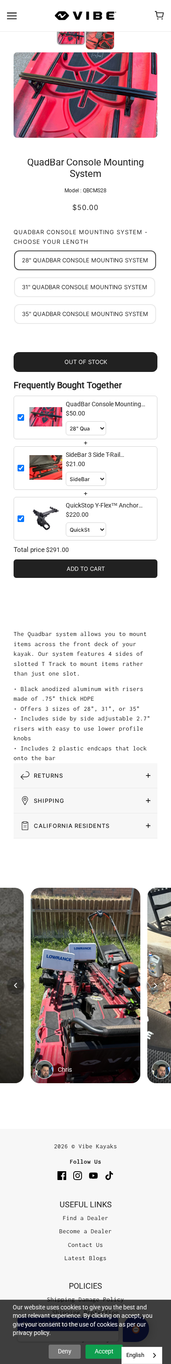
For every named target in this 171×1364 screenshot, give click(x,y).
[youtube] (93, 1175)
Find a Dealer (85, 1217)
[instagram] (77, 1175)
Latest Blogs (85, 1257)
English (135, 1355)
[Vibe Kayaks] (85, 15)
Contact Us (85, 1244)
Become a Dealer (85, 1231)
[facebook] (61, 1175)
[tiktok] (109, 1175)
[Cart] (159, 15)
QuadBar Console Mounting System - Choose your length (81, 237)
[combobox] (141, 1355)
